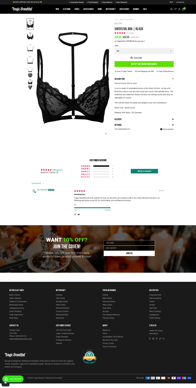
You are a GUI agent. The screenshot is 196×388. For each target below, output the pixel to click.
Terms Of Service (109, 347)
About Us (106, 330)
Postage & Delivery (63, 340)
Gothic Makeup (15, 298)
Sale (145, 9)
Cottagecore (154, 315)
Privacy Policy (108, 343)
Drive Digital (58, 378)
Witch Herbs (61, 305)
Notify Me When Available (144, 64)
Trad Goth (153, 308)
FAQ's (105, 333)
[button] (120, 33)
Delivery (118, 119)
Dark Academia (155, 298)
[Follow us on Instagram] (153, 338)
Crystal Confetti (62, 311)
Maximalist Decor (16, 305)
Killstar (118, 23)
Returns (118, 125)
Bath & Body (124, 9)
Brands (136, 9)
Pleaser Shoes (108, 318)
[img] (79, 191)
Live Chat (13, 333)
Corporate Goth (155, 295)
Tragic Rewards (62, 337)
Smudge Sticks (62, 301)
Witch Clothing (155, 311)
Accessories (88, 9)
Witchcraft (111, 9)
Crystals (59, 295)
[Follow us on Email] (163, 338)
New (57, 9)
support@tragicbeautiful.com (20, 339)
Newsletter (153, 333)
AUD (171, 2)
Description (120, 79)
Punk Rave (107, 308)
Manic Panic (107, 305)
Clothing (66, 9)
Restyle (106, 311)
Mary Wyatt (107, 298)
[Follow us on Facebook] (150, 338)
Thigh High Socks (16, 315)
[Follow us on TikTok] (160, 338)
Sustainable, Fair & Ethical (113, 337)
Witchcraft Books (63, 308)
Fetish (151, 301)
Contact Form (14, 330)
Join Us (129, 253)
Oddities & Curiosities (18, 301)
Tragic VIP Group (156, 331)
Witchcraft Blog (62, 315)
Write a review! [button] (144, 171)
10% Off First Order (63, 330)
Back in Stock (14, 295)
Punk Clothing (154, 318)
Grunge (152, 305)
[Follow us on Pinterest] (156, 338)
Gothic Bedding (15, 311)
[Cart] (183, 9)
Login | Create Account (65, 333)
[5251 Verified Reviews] (87, 350)
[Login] (179, 9)
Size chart (138, 58)
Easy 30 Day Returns (166, 71)
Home (100, 9)
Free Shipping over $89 (145, 71)
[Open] (5, 382)
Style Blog (13, 318)
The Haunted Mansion (111, 315)
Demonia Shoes (109, 301)
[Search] (172, 9)
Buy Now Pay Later (110, 340)
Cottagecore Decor (16, 308)
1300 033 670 (20, 336)
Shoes (76, 9)
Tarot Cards (60, 298)
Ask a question (168, 129)
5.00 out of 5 (57, 170)
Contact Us (180, 2)
